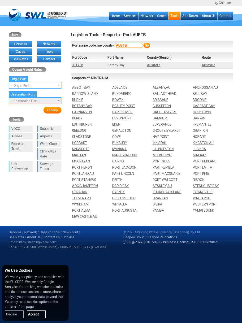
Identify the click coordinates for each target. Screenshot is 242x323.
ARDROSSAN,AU (205, 87)
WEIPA (157, 204)
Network (147, 16)
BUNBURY (119, 143)
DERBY (77, 118)
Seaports (47, 129)
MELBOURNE (162, 155)
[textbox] (35, 85)
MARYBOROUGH (124, 155)
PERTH (117, 180)
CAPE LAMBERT (165, 112)
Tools (174, 16)
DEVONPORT (121, 118)
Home (115, 16)
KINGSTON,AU (203, 143)
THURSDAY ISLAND (167, 192)
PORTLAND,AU (83, 173)
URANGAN (160, 198)
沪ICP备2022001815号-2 (141, 242)
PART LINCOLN (123, 173)
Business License (176, 242)
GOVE (116, 137)
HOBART (199, 137)
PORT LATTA (202, 167)
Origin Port (18, 79)
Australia (153, 65)
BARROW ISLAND (85, 94)
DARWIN (199, 118)
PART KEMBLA (163, 167)
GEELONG (79, 130)
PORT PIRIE (201, 173)
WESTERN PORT (205, 204)
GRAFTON (200, 130)
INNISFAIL (160, 143)
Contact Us (51, 237)
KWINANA (119, 149)
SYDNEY (118, 192)
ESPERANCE (162, 124)
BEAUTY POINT (123, 106)
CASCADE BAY (204, 106)
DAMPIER (160, 118)
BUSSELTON (162, 106)
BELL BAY (200, 94)
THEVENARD (81, 198)
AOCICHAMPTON (85, 186)
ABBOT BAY (81, 87)
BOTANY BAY (82, 106)
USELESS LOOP (123, 198)
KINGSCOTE (81, 149)
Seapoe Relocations (162, 237)
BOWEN (118, 100)
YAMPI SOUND (203, 210)
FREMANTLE (202, 124)
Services (130, 16)
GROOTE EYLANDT (167, 130)
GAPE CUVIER (122, 112)
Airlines (16, 136)
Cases (161, 16)
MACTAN (79, 155)
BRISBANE (160, 100)
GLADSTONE (81, 137)
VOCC (15, 129)
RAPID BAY (120, 186)
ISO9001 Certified (204, 242)
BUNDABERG (121, 94)
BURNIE (77, 100)
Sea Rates (190, 16)
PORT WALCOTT (165, 180)
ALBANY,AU (161, 87)
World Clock (48, 144)
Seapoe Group (134, 237)
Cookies (68, 237)
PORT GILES (161, 161)
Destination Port (23, 94)
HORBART (79, 143)
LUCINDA (199, 149)
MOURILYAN (81, 161)
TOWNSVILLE (202, 192)
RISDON (198, 180)
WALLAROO (202, 198)
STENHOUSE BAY (206, 186)
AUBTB (77, 65)
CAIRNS (118, 161)
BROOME (200, 100)
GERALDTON (121, 130)
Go (147, 45)
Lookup (52, 110)
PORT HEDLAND (204, 161)
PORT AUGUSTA (124, 210)
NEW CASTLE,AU (84, 216)
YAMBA (158, 210)
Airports (46, 136)
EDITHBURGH (82, 124)
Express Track (17, 146)
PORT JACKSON (124, 167)
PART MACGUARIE (166, 173)
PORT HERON (82, 167)
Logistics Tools (85, 34)
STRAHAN (79, 192)
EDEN (116, 124)
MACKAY (199, 155)
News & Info (71, 232)
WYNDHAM (80, 204)
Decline (11, 314)
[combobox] (35, 85)
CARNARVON (82, 112)
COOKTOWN (202, 112)
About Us (209, 16)
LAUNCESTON (163, 149)
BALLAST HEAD (164, 94)
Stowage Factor (46, 166)
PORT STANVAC (84, 180)
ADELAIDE (119, 87)
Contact (225, 16)
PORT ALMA (81, 210)
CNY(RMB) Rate (48, 153)
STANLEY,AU (162, 186)
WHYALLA (119, 204)
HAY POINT (161, 137)
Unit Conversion (19, 166)
